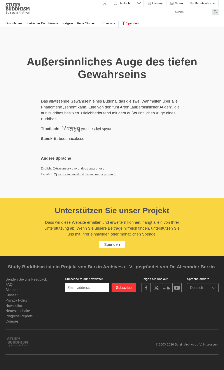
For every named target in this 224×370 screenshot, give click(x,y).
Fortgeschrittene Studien (78, 23)
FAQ (8, 284)
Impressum (211, 344)
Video (178, 3)
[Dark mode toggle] (104, 3)
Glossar (157, 3)
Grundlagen (13, 23)
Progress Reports (19, 316)
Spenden (132, 23)
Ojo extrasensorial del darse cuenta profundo (85, 174)
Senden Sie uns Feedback (26, 279)
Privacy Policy (16, 300)
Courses (12, 321)
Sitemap (11, 290)
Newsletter (13, 305)
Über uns (108, 23)
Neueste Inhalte (17, 311)
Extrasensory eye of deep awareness (78, 168)
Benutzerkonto (204, 3)
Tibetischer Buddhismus (41, 23)
